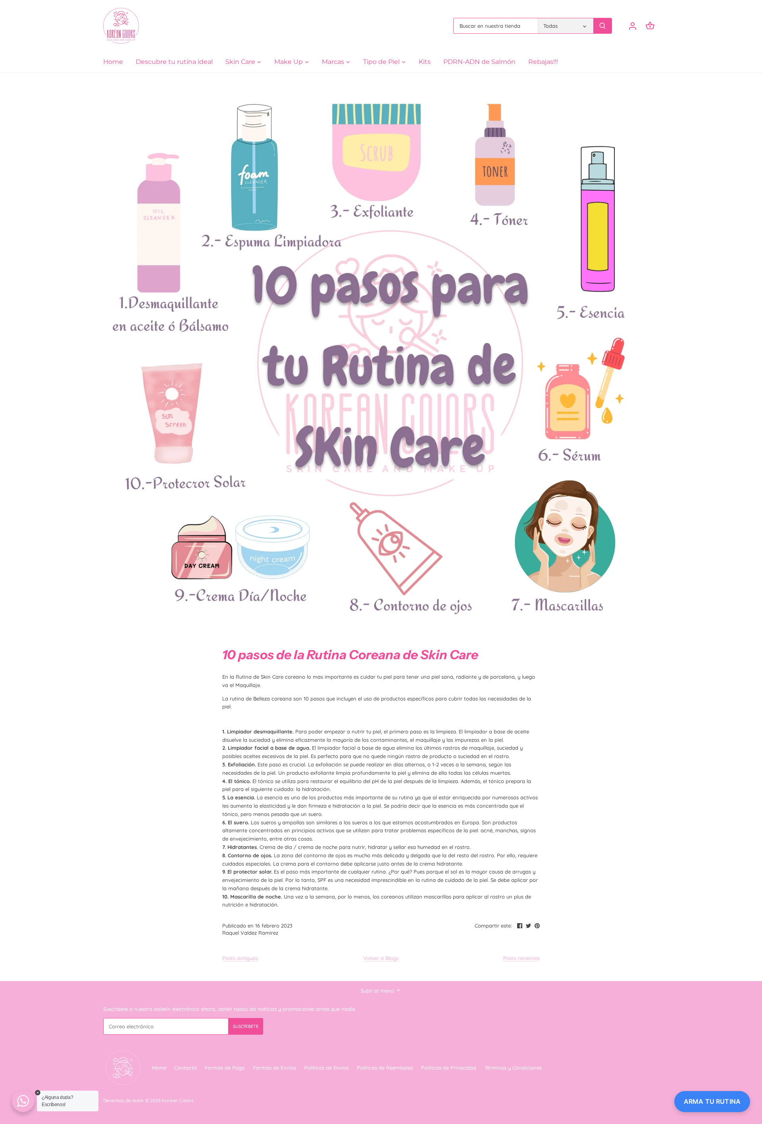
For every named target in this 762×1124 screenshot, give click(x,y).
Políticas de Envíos (326, 1067)
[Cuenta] (632, 26)
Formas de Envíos (274, 1067)
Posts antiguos (240, 958)
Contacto (185, 1067)
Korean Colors (178, 1100)
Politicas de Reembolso (385, 1067)
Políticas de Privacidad (448, 1067)
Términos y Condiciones (513, 1067)
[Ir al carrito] (650, 26)
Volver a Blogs (381, 958)
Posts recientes (521, 958)
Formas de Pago (225, 1067)
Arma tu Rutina (712, 1101)
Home (159, 1067)
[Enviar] (602, 25)
